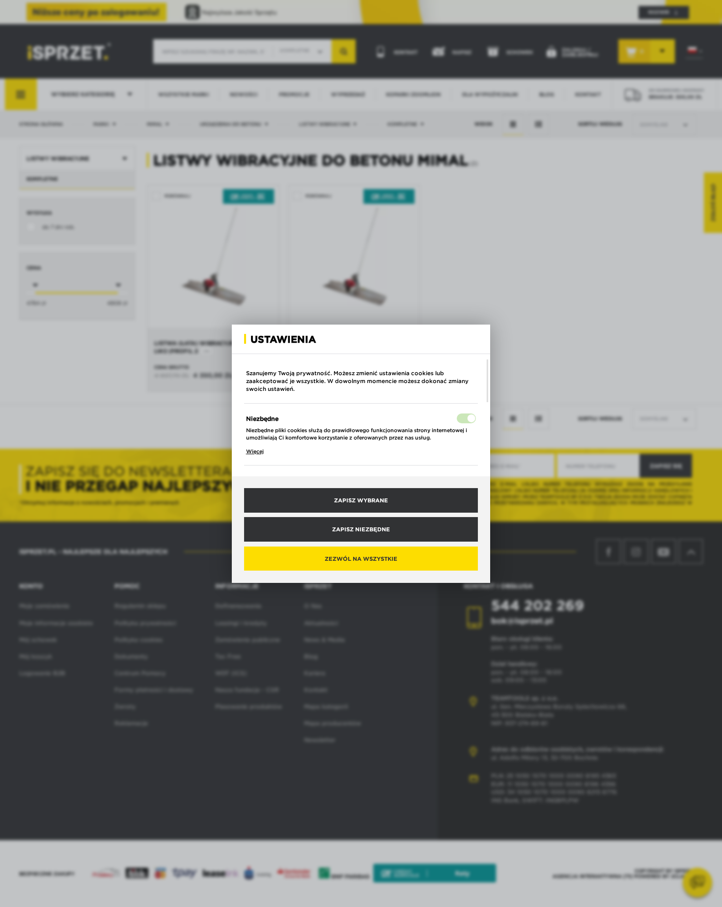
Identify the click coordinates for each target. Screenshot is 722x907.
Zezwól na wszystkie (361, 558)
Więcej (255, 451)
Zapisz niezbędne (361, 529)
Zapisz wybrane (361, 500)
